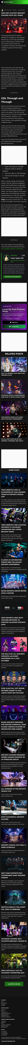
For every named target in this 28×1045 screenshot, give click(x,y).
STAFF (2, 1010)
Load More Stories (14, 984)
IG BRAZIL (3, 1021)
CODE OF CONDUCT (6, 1017)
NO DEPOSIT (4, 1027)
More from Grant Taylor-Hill (12, 276)
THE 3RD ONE (19, 1038)
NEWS (2, 1001)
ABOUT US (3, 1009)
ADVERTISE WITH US (6, 1013)
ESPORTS (3, 1022)
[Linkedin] (23, 255)
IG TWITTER (3, 1031)
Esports (14, 10)
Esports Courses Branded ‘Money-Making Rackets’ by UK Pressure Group (13, 757)
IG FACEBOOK (4, 1033)
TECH (2, 1023)
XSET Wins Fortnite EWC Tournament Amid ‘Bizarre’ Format (13, 875)
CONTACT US (4, 1012)
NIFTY (10, 1038)
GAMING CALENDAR (6, 1024)
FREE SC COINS (4, 1026)
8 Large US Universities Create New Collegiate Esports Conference (11, 562)
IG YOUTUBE (4, 1032)
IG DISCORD (4, 1035)
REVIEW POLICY (5, 1015)
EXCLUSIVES (4, 1003)
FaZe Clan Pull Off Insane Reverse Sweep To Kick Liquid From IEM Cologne (12, 690)
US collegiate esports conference (12, 249)
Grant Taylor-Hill (7, 10)
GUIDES (3, 1005)
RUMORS (3, 1004)
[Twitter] (22, 255)
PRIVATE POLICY (5, 1014)
